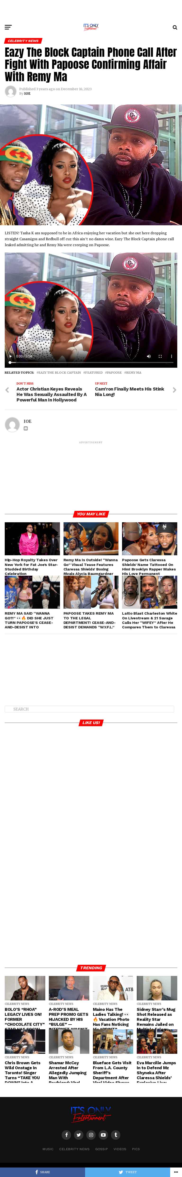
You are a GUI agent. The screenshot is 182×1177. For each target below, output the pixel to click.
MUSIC (48, 1149)
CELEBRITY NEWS (74, 1149)
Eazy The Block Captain (59, 372)
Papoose (114, 372)
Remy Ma (133, 372)
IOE (27, 93)
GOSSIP (101, 1149)
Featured (94, 372)
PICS (136, 1149)
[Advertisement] (91, 10)
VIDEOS (120, 1149)
